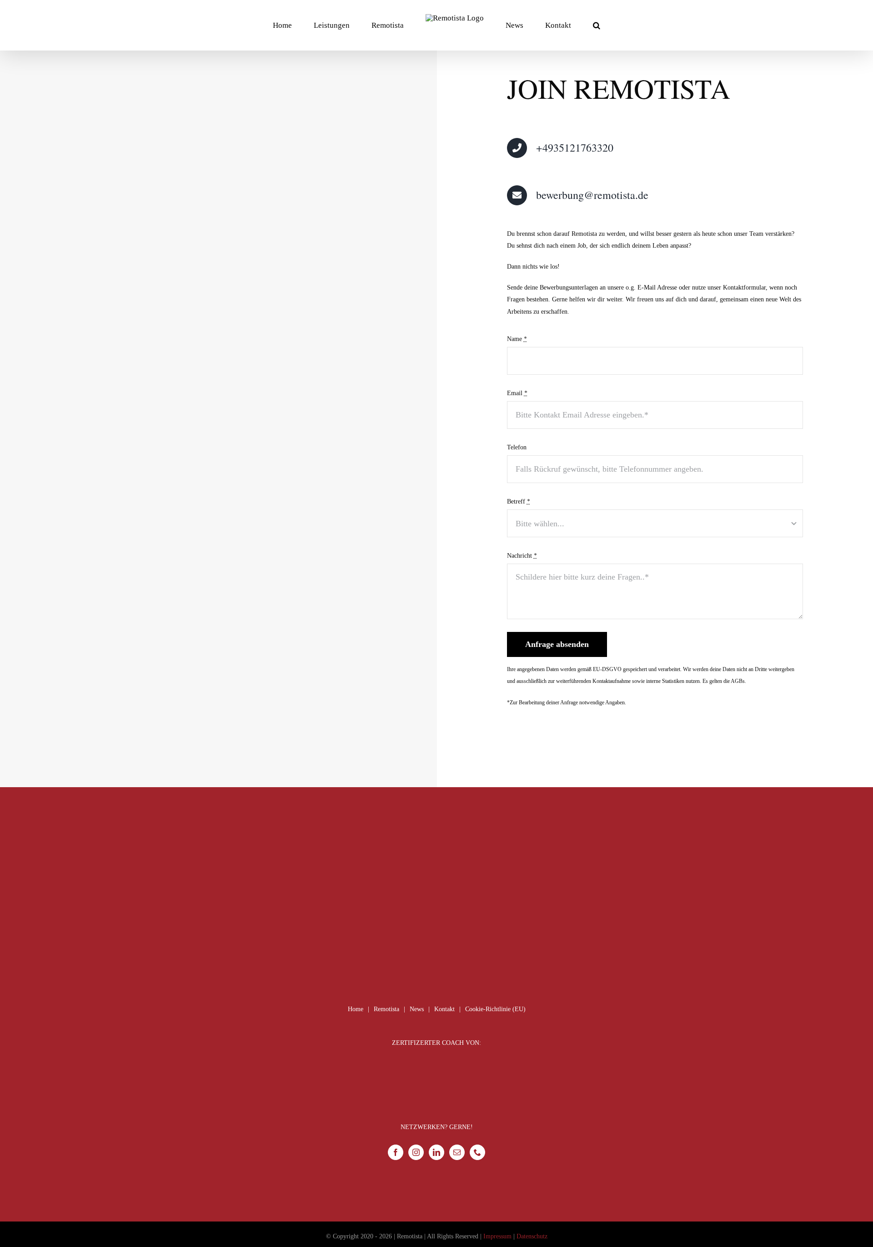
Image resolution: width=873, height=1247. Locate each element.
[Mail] (457, 1152)
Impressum (497, 1236)
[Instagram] (416, 1152)
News (417, 1009)
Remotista (386, 1009)
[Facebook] (395, 1152)
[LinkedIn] (436, 1152)
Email (517, 393)
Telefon (517, 447)
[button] (559, 25)
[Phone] (477, 1152)
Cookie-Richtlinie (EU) (495, 1009)
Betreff (518, 501)
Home (355, 1009)
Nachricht (522, 555)
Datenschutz (532, 1236)
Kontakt (444, 1009)
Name (517, 339)
